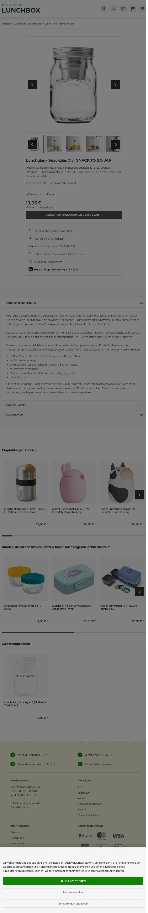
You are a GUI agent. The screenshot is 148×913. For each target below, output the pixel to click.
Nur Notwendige (73, 892)
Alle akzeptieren (73, 881)
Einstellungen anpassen (73, 903)
